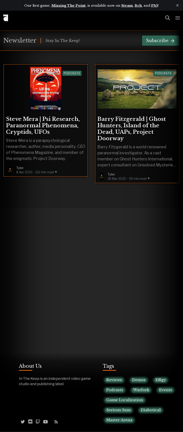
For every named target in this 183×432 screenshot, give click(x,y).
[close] (177, 5)
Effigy (161, 380)
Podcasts (72, 73)
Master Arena (119, 420)
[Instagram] (50, 421)
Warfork (141, 390)
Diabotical (151, 410)
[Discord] (30, 421)
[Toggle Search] (167, 17)
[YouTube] (45, 421)
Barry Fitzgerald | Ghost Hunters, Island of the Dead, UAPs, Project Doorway (131, 129)
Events (165, 390)
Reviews (114, 380)
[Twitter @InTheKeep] (23, 421)
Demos (139, 380)
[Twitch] (38, 421)
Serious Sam (118, 410)
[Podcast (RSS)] (56, 421)
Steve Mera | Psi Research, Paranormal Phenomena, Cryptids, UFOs (43, 125)
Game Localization (124, 400)
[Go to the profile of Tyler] (10, 170)
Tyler (20, 168)
